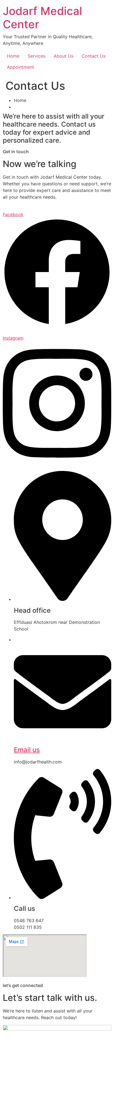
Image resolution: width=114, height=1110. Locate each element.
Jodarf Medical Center (42, 17)
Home (13, 56)
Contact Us (93, 56)
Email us (27, 750)
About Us (63, 56)
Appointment (20, 67)
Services (36, 56)
